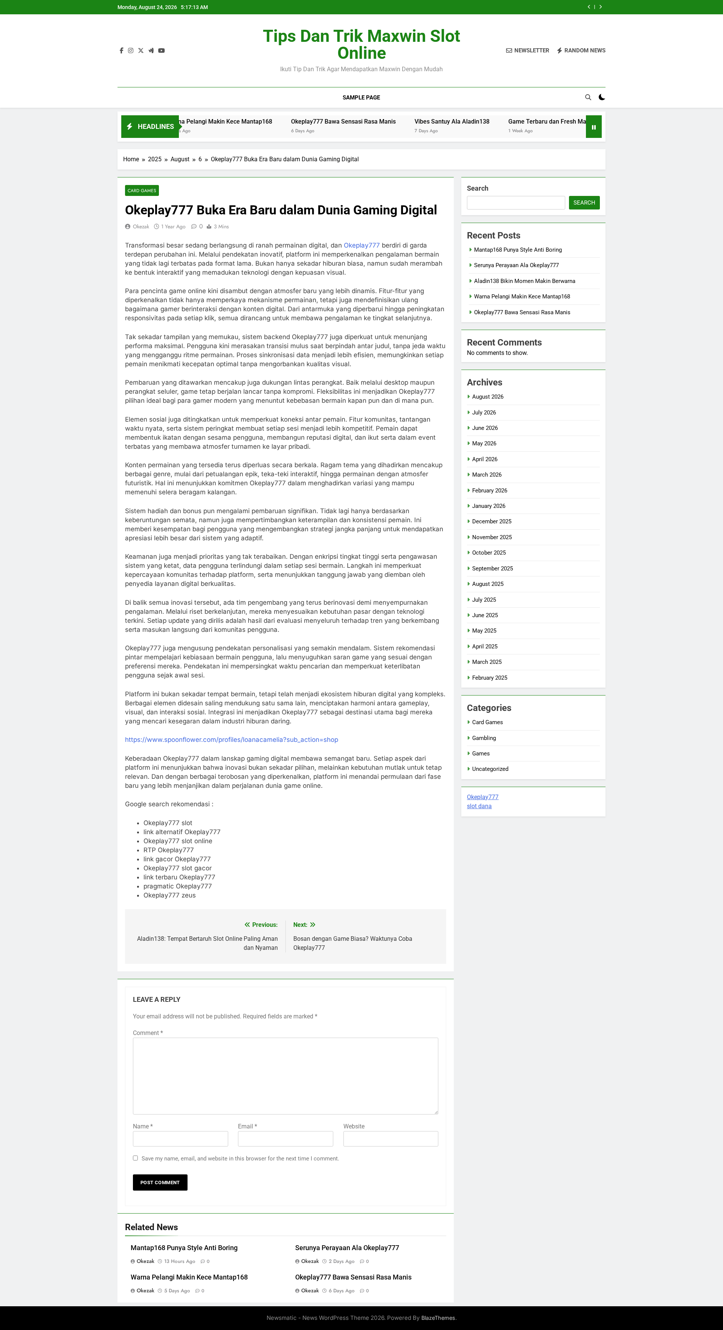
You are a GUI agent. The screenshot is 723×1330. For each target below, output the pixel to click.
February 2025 (489, 677)
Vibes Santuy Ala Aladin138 (414, 121)
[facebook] (121, 50)
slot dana (479, 806)
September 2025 (492, 568)
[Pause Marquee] (594, 126)
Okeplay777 (362, 245)
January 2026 (488, 506)
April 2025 (484, 646)
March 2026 (487, 474)
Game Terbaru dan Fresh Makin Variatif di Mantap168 (543, 121)
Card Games (142, 190)
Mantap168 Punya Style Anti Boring (184, 1248)
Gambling (484, 738)
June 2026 (485, 428)
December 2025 (491, 521)
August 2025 (487, 584)
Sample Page (361, 97)
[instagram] (131, 50)
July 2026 (484, 412)
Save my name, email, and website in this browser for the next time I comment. (240, 1158)
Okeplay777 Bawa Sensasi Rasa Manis (305, 121)
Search (477, 188)
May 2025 (484, 630)
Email (247, 1126)
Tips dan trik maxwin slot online (361, 44)
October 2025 (489, 552)
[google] (151, 50)
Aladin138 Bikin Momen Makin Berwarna (524, 281)
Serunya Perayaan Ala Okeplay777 (347, 1248)
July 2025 (484, 599)
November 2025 (492, 537)
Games (481, 753)
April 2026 (484, 459)
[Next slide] (600, 7)
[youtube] (161, 50)
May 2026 (484, 443)
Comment (148, 1032)
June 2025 (485, 615)
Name (143, 1126)
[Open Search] (588, 97)
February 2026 (489, 490)
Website (354, 1126)
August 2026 (487, 396)
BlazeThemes (438, 1318)
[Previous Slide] (589, 7)
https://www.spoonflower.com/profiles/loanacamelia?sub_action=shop (231, 739)
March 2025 (487, 662)
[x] (141, 50)
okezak (141, 226)
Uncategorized (490, 769)
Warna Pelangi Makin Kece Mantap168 (181, 121)
